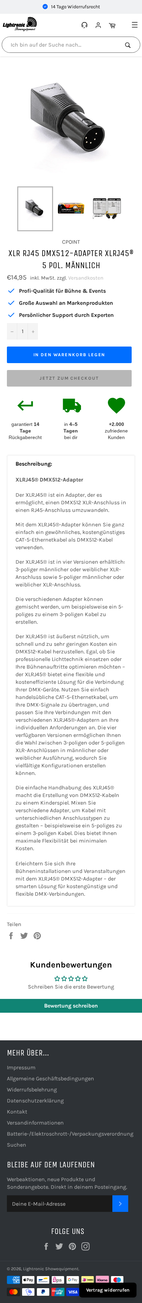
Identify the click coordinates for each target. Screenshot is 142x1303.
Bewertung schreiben (71, 1005)
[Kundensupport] (85, 25)
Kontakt (17, 1111)
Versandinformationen (35, 1122)
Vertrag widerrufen (108, 1290)
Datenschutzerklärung (35, 1100)
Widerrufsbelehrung (32, 1089)
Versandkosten (85, 278)
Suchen (16, 1144)
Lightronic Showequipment (51, 1268)
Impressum (21, 1067)
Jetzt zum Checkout (69, 378)
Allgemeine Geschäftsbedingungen (50, 1078)
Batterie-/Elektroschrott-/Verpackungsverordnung (70, 1133)
